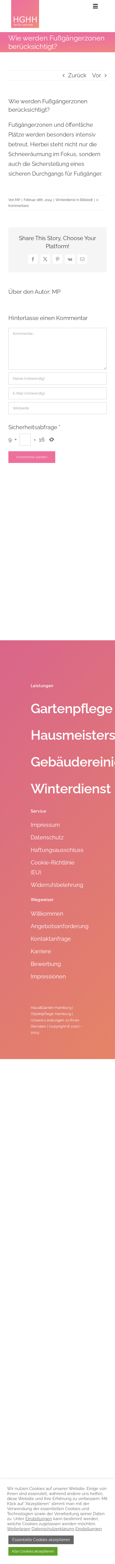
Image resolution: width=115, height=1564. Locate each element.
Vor (96, 75)
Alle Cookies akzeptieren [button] (33, 1551)
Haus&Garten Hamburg (51, 1008)
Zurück (77, 75)
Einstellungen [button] (38, 1518)
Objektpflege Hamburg (51, 1014)
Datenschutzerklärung (53, 1528)
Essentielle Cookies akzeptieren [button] (41, 1539)
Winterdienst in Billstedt (74, 200)
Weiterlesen (18, 1528)
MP (17, 200)
